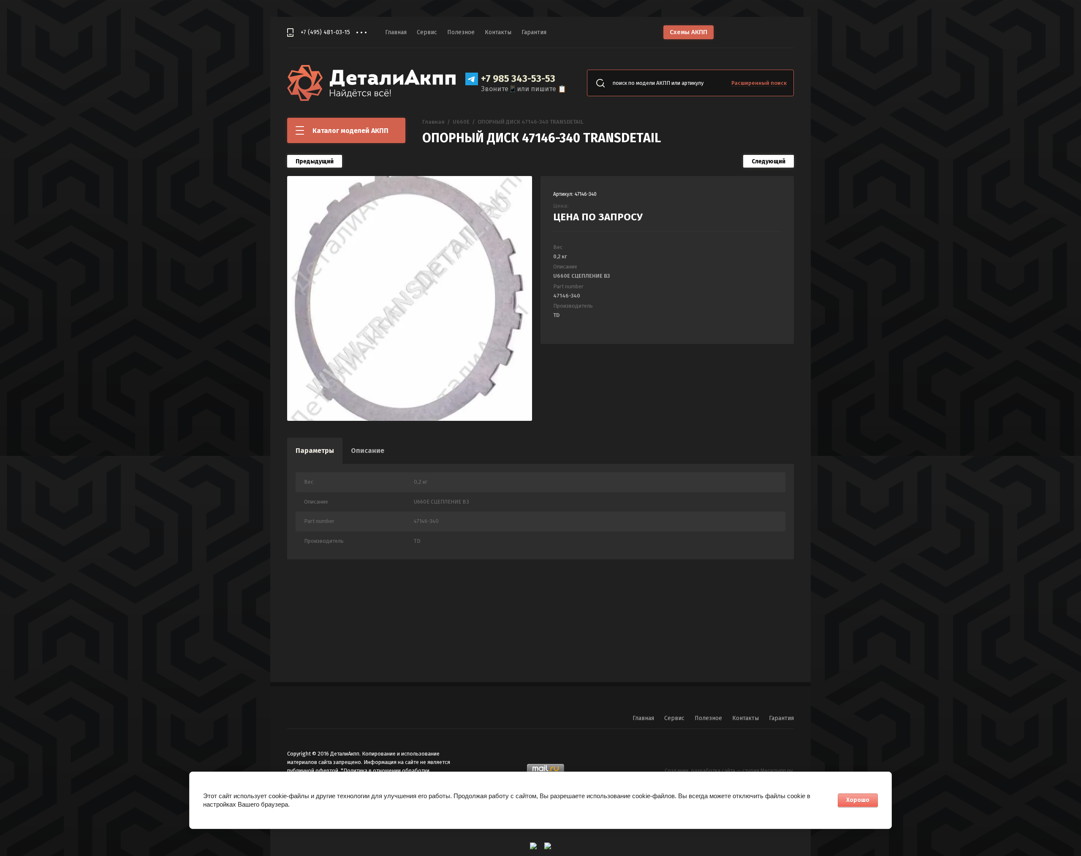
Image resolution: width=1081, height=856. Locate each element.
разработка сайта (713, 770)
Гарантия (533, 32)
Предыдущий (315, 161)
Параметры (315, 451)
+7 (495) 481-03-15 (325, 32)
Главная (396, 32)
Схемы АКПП (688, 32)
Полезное (461, 32)
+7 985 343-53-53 (518, 78)
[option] (409, 298)
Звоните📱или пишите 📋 (523, 89)
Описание (367, 451)
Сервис (427, 32)
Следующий (768, 161)
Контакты (498, 32)
